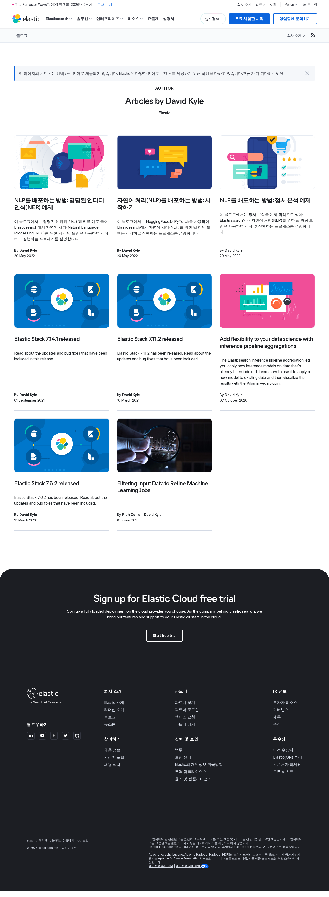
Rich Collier (132, 515)
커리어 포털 (114, 757)
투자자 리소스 (285, 702)
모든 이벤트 (283, 771)
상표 (30, 840)
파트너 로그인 (187, 709)
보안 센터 (183, 757)
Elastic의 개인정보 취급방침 (199, 764)
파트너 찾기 (185, 702)
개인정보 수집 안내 (161, 866)
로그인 (312, 4)
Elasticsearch (242, 611)
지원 (273, 4)
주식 (277, 724)
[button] (307, 73)
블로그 (22, 35)
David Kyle (28, 250)
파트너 (261, 4)
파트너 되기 (185, 724)
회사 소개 (244, 4)
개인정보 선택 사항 (188, 866)
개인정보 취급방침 (62, 840)
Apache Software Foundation (178, 858)
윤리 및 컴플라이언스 (193, 778)
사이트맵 (82, 840)
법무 (179, 750)
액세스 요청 (185, 717)
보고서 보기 (103, 4)
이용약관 (41, 840)
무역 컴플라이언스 (191, 771)
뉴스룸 (110, 724)
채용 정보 (112, 750)
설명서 (168, 18)
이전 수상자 (283, 750)
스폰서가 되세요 (287, 764)
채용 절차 (112, 764)
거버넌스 (281, 709)
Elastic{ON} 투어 (287, 757)
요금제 (153, 18)
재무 (277, 717)
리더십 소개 (114, 709)
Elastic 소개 (114, 702)
